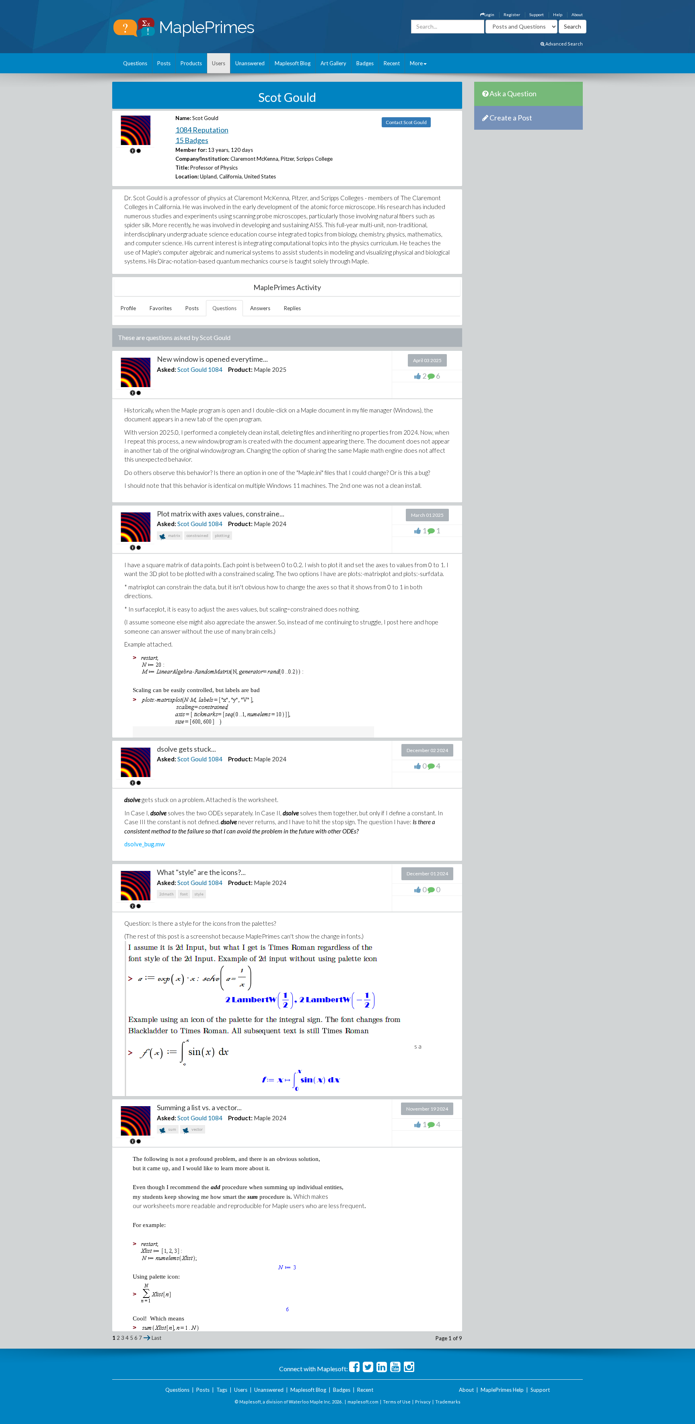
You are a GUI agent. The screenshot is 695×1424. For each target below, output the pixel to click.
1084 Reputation (201, 129)
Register (512, 14)
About (577, 14)
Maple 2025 (270, 369)
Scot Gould (192, 369)
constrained (197, 535)
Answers (260, 308)
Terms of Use (397, 1401)
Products (191, 63)
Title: (182, 167)
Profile (128, 308)
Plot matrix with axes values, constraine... (220, 513)
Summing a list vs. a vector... (199, 1107)
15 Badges (191, 140)
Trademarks (448, 1401)
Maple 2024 (270, 523)
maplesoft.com (363, 1401)
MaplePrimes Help (502, 1390)
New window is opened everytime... (212, 358)
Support (536, 14)
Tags (221, 1390)
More (416, 63)
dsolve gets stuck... (186, 748)
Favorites (161, 308)
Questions (135, 63)
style (199, 893)
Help (557, 14)
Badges (365, 63)
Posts (164, 63)
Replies (292, 308)
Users (218, 63)
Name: (183, 118)
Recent (392, 63)
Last (156, 1338)
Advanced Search (564, 43)
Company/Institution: (202, 158)
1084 (215, 369)
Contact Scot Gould (406, 122)
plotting (222, 535)
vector (197, 1129)
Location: (187, 176)
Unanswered (250, 63)
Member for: (191, 150)
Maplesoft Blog (292, 63)
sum (171, 1129)
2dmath (166, 893)
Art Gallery (333, 63)
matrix (173, 535)
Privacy (423, 1401)
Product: (240, 369)
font (184, 893)
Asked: (166, 369)
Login (489, 14)
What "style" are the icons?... (201, 872)
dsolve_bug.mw (144, 844)
